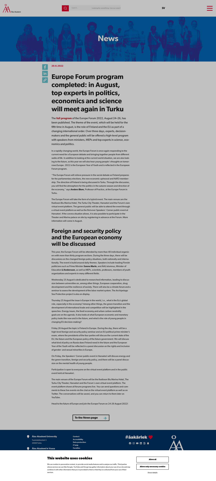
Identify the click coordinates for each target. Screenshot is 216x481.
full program (64, 118)
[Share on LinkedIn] (45, 73)
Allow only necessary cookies (152, 467)
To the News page (86, 417)
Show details (153, 473)
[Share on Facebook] (45, 67)
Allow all (152, 459)
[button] (45, 80)
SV (163, 8)
